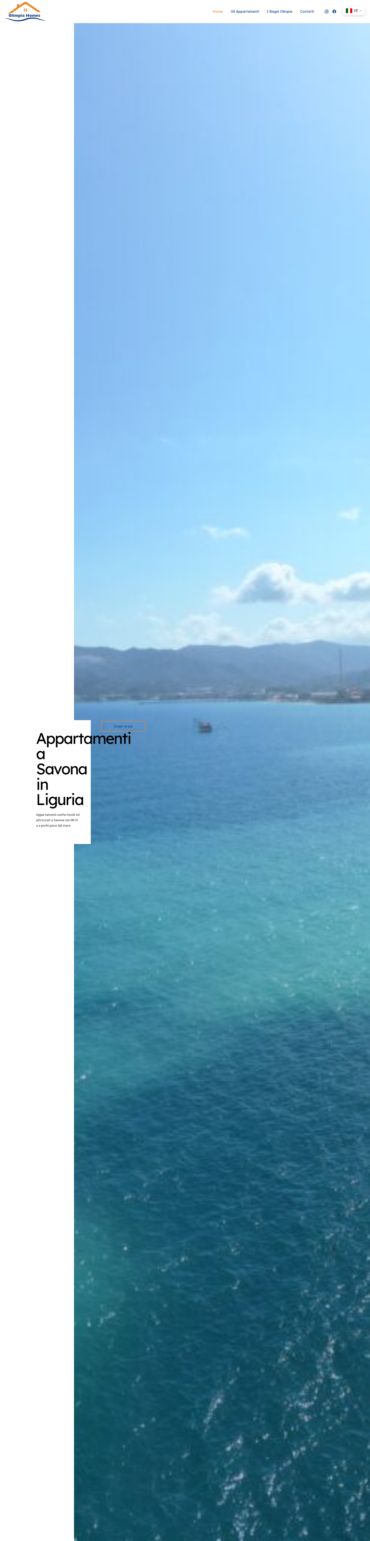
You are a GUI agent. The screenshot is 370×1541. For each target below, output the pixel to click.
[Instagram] (326, 11)
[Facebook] (334, 11)
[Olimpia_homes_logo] (25, 11)
